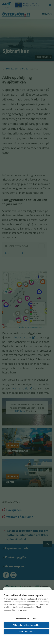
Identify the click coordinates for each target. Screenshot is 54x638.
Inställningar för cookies (26, 618)
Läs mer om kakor (20, 610)
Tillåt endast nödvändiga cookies (26, 625)
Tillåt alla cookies (26, 632)
